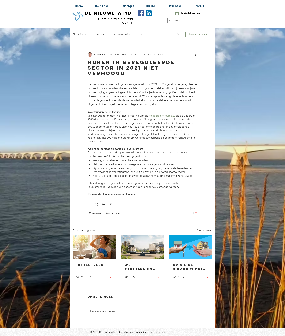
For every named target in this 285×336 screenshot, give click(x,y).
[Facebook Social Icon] (141, 13)
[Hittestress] (94, 247)
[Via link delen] (110, 204)
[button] (101, 6)
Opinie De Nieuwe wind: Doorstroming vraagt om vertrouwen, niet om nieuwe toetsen (190, 266)
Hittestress (90, 265)
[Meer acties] (195, 54)
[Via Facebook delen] (89, 204)
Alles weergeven (204, 229)
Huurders (140, 34)
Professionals (98, 34)
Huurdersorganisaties (120, 34)
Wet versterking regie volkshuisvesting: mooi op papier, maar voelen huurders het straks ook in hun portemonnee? (142, 266)
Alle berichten (79, 34)
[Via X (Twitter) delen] (96, 204)
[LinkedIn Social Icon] (149, 13)
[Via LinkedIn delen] (103, 204)
